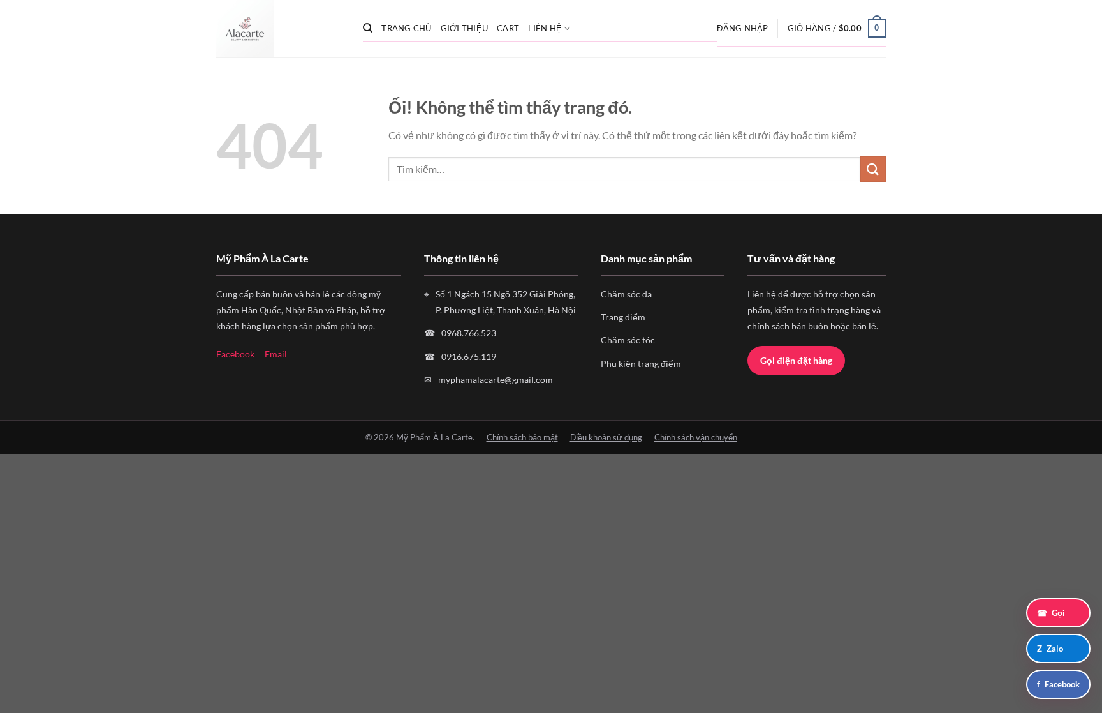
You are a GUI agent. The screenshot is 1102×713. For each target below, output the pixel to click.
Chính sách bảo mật (522, 437)
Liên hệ (545, 28)
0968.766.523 (468, 332)
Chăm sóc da (626, 294)
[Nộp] (873, 168)
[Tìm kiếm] (367, 28)
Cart (508, 28)
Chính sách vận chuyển (695, 437)
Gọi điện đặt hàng (796, 360)
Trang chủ (406, 28)
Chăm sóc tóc (628, 339)
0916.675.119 (468, 356)
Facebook (235, 354)
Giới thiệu (465, 28)
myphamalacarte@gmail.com (495, 379)
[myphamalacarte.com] (280, 28)
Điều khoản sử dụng (606, 437)
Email (276, 354)
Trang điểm (623, 316)
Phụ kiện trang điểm (641, 363)
